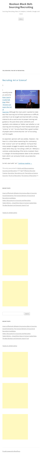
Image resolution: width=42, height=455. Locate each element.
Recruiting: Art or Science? (14, 80)
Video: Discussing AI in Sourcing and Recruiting (16, 200)
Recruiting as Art (20, 173)
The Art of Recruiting (14, 176)
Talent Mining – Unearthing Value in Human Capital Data (19, 203)
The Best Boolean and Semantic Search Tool (15, 205)
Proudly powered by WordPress (11, 451)
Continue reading (25, 163)
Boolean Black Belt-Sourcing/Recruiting (21, 5)
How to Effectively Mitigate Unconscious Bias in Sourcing (19, 193)
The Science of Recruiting (28, 176)
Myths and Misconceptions (25, 168)
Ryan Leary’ (6, 97)
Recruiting (11, 173)
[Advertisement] (21, 45)
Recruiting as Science (31, 173)
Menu (21, 19)
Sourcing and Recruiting (9, 171)
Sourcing (5, 176)
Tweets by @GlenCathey (9, 213)
